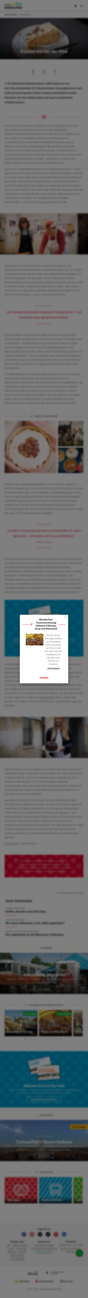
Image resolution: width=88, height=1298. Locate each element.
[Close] (65, 617)
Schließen (44, 677)
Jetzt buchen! (53, 668)
